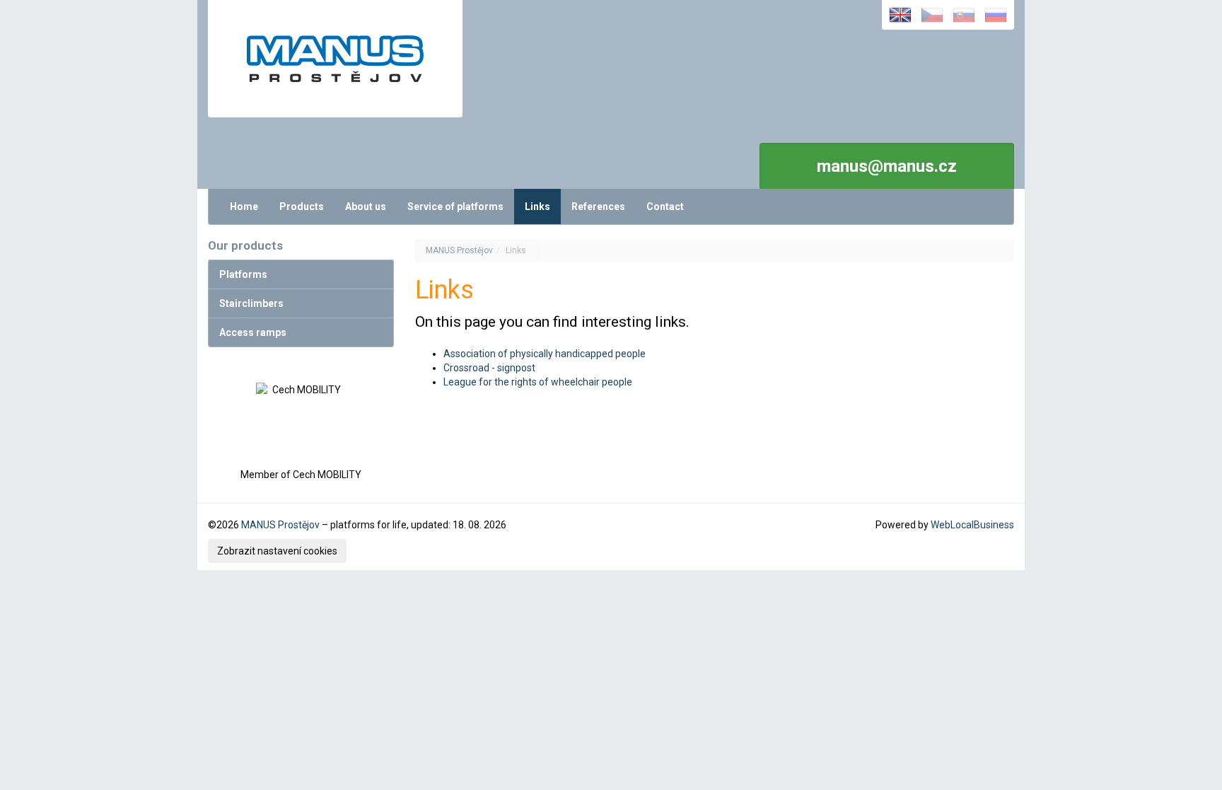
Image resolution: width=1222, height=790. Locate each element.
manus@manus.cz (887, 166)
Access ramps (252, 332)
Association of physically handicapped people (544, 353)
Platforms (243, 274)
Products (301, 206)
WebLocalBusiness (972, 524)
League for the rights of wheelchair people (537, 382)
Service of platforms (455, 206)
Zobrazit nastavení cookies (277, 551)
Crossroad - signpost (489, 367)
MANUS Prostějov (459, 250)
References (598, 206)
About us (365, 206)
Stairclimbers (251, 303)
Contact (665, 206)
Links (537, 206)
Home (244, 206)
